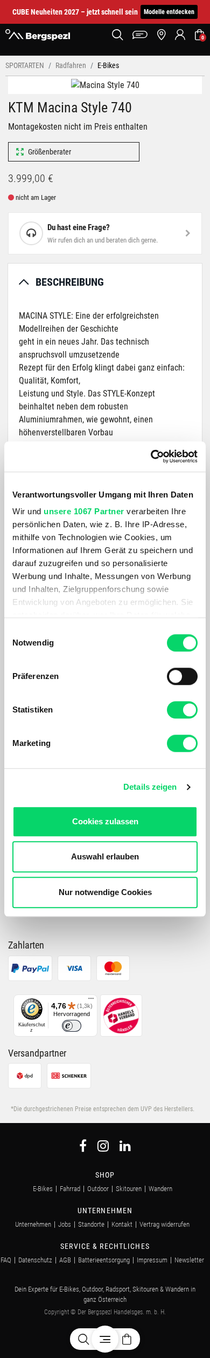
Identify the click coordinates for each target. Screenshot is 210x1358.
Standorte (91, 1224)
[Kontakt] (140, 35)
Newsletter (189, 1260)
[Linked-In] (125, 1147)
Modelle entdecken (169, 12)
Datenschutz (35, 1260)
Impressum (152, 1260)
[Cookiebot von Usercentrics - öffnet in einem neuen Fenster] (151, 456)
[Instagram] (103, 1147)
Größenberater (49, 151)
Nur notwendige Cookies (105, 892)
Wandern (160, 1189)
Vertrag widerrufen (164, 1224)
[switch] (182, 676)
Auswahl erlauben (105, 856)
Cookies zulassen (105, 821)
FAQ (6, 1260)
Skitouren (129, 1189)
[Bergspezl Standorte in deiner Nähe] (161, 35)
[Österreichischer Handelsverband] (121, 1015)
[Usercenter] (180, 35)
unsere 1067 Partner (84, 511)
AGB (65, 1260)
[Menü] (91, 1000)
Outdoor (98, 1189)
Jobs (64, 1224)
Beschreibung (70, 281)
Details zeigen (150, 786)
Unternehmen (33, 1224)
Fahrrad (70, 1189)
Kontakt (121, 1224)
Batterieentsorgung (104, 1260)
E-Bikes (43, 1189)
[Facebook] (83, 1147)
